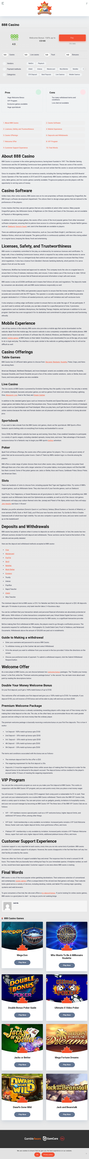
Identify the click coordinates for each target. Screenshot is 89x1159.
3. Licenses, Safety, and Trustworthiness (18, 129)
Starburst (11, 226)
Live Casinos (60, 74)
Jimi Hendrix (6, 504)
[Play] (14, 41)
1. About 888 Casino (10, 123)
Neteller (75, 69)
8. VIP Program (52, 141)
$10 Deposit (33, 74)
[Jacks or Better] (22, 1052)
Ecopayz (8, 573)
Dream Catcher (39, 395)
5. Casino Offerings (10, 135)
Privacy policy (48, 1154)
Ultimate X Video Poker (67, 1007)
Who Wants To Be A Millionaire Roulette (67, 956)
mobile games (13, 338)
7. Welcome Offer (10, 141)
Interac (39, 69)
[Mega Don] (22, 950)
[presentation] (85, 69)
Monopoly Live (11, 395)
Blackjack (56, 362)
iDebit (30, 69)
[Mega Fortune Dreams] (66, 1052)
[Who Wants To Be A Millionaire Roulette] (66, 950)
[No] (86, 1153)
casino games (21, 881)
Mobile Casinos (74, 74)
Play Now (22, 962)
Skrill (7, 562)
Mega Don (22, 955)
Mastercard (51, 69)
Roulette (64, 362)
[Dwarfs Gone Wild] (22, 1102)
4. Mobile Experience (54, 129)
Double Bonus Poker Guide (22, 1007)
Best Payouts (46, 74)
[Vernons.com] (44, 8)
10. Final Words (52, 148)
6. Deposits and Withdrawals (57, 135)
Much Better (10, 569)
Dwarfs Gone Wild (22, 1107)
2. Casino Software (53, 123)
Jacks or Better (22, 1057)
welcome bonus (54, 672)
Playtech (41, 63)
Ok (37, 1154)
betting (50, 440)
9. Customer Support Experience (15, 148)
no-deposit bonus (48, 893)
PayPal (8, 558)
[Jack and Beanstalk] (66, 1102)
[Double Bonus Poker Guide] (22, 1003)
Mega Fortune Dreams (67, 1057)
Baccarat (48, 362)
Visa (7, 550)
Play (72, 38)
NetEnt (31, 63)
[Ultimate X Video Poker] (66, 1003)
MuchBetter (64, 69)
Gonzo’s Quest (21, 226)
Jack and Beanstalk (66, 1107)
